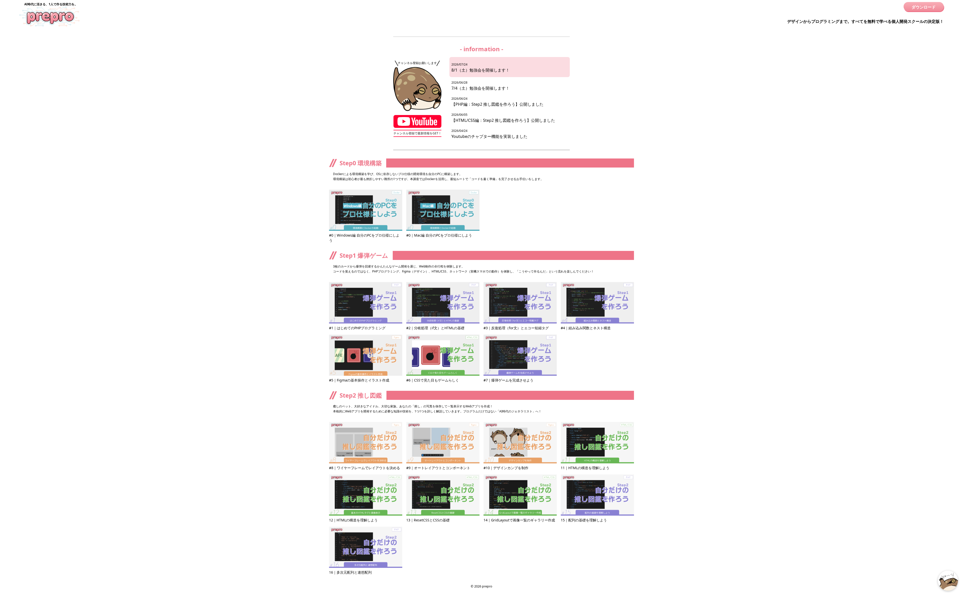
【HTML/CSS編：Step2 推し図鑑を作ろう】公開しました (503, 118)
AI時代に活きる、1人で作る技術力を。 (50, 4)
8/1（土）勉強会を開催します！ (480, 67)
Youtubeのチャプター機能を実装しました (489, 134)
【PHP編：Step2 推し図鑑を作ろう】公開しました (497, 101)
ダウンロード (924, 7)
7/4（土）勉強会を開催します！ (480, 85)
